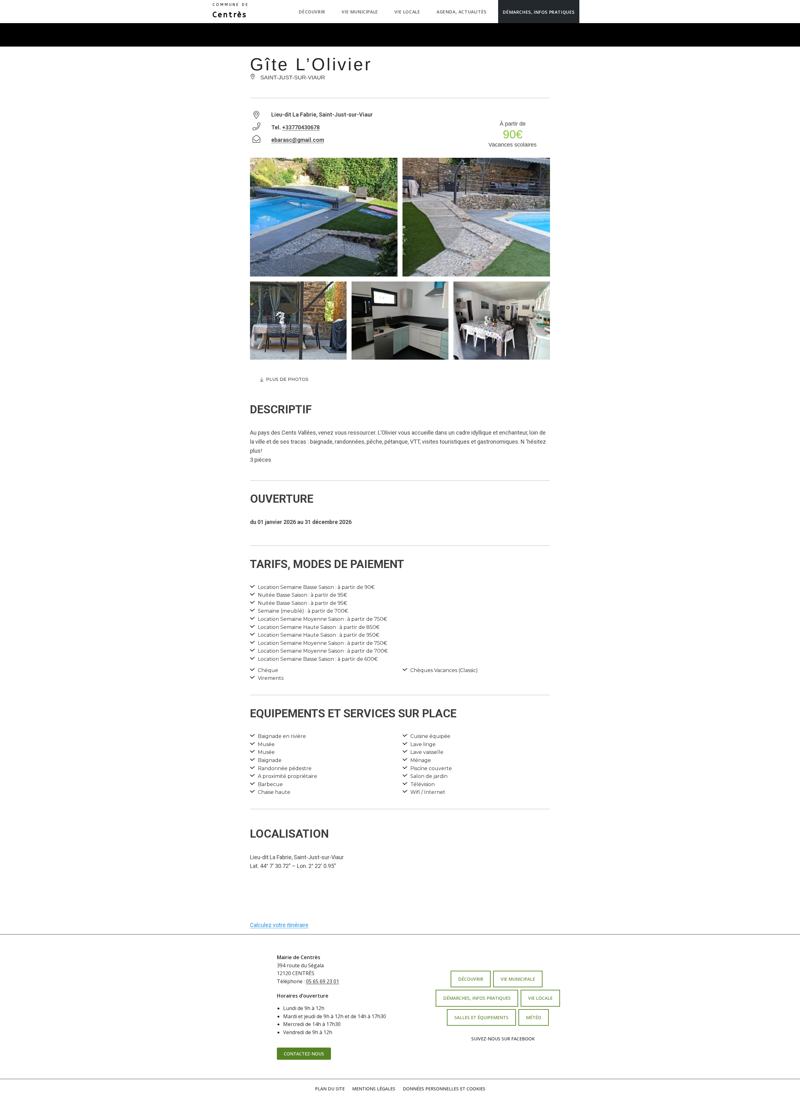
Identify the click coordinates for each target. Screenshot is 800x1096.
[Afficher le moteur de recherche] (585, 11)
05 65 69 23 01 (322, 981)
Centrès (230, 10)
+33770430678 (301, 127)
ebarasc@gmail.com (297, 140)
